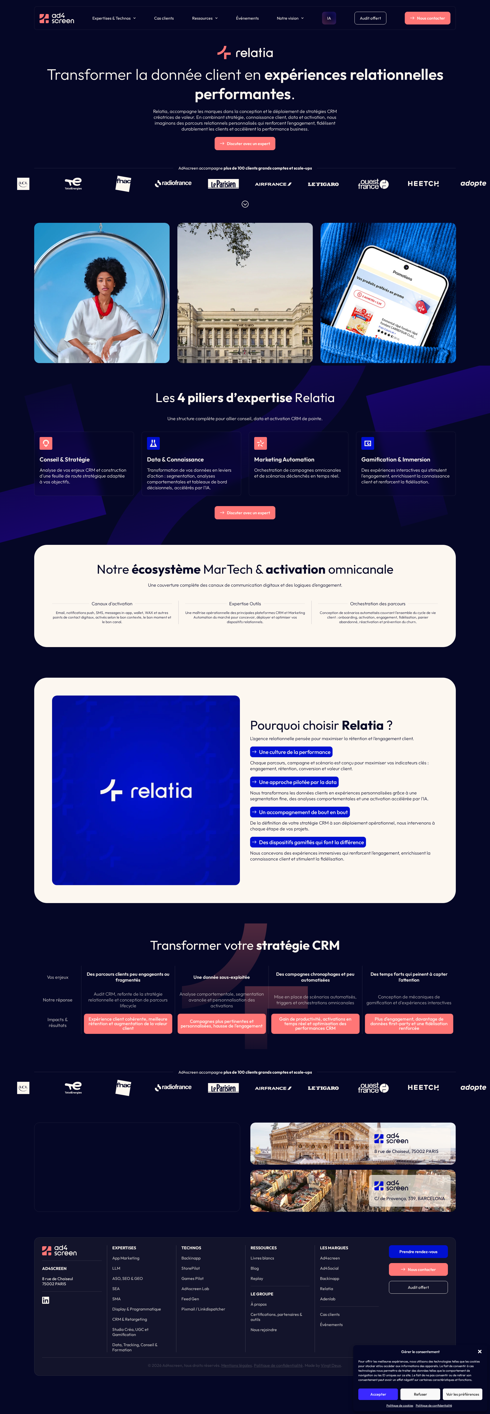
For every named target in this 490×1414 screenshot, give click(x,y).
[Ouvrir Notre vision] (302, 18)
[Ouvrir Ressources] (216, 18)
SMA (116, 1298)
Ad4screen (330, 1258)
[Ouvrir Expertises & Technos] (134, 18)
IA (329, 18)
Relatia (326, 1288)
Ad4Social (329, 1268)
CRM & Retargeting (129, 1319)
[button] (479, 1351)
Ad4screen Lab (195, 1288)
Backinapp (191, 1258)
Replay (257, 1278)
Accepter (378, 1394)
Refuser (420, 1394)
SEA (116, 1288)
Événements (247, 18)
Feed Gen (190, 1298)
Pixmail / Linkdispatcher (203, 1309)
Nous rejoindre (264, 1329)
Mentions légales (236, 1365)
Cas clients (164, 18)
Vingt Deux (331, 1365)
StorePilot (190, 1268)
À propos (259, 1304)
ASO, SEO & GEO (127, 1278)
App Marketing (125, 1258)
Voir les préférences (462, 1394)
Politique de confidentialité (434, 1405)
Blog (255, 1268)
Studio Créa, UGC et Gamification (130, 1332)
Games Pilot (192, 1278)
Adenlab (327, 1298)
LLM (116, 1268)
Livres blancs (262, 1258)
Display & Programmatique (136, 1309)
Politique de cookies (399, 1405)
